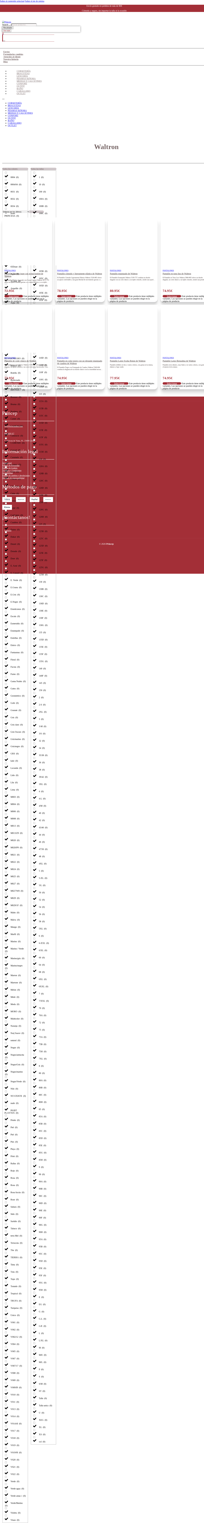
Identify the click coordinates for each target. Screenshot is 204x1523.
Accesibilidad (7, 473)
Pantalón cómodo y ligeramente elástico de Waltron (79, 273)
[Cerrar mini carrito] (4, 40)
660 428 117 (9, 434)
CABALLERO (23, 91)
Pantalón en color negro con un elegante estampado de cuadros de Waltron (79, 362)
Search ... (6, 24)
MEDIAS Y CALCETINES (29, 81)
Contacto (7, 531)
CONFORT (22, 83)
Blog (5, 62)
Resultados (7, 28)
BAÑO (20, 88)
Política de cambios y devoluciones (16, 476)
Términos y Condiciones (11, 471)
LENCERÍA (22, 76)
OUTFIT (21, 86)
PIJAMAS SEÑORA (26, 78)
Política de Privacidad (10, 466)
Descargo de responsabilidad (13, 478)
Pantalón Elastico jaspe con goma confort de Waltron (23, 274)
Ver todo (6, 31)
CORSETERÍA (24, 71)
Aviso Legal (7, 463)
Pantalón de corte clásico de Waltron (20, 361)
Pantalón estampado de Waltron (124, 273)
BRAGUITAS (23, 73)
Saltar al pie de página (34, 1)
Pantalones (10, 270)
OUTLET (21, 93)
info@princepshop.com (13, 426)
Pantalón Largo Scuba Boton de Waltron (127, 361)
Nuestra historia (10, 59)
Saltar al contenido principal (12, 1)
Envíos (6, 52)
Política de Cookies (9, 468)
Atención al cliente (12, 57)
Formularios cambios (13, 54)
